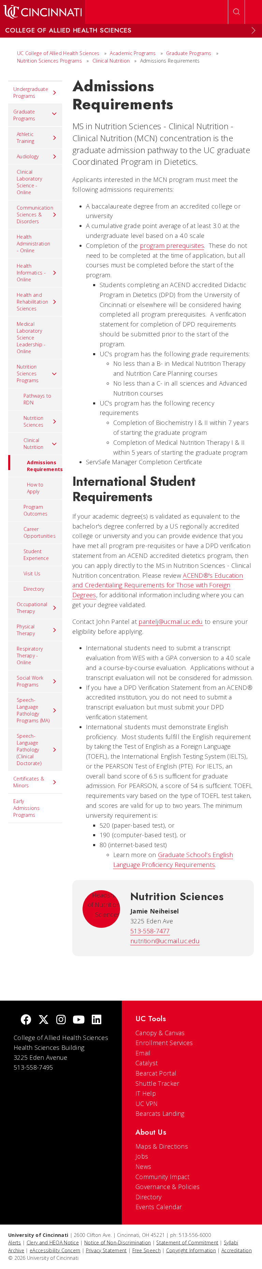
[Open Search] (236, 12)
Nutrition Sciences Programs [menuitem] (28, 373)
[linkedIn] (96, 1020)
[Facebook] (25, 1020)
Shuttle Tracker (157, 1083)
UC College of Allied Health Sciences (59, 53)
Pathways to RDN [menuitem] (37, 399)
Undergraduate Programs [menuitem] (30, 92)
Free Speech (146, 1250)
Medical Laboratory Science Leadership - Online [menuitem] (31, 338)
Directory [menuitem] (34, 589)
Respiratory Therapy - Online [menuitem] (30, 655)
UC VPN (146, 1103)
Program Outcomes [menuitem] (35, 510)
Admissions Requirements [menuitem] (44, 465)
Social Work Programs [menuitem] (30, 681)
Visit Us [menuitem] (32, 573)
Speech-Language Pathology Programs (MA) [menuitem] (33, 710)
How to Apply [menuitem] (35, 488)
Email (143, 1053)
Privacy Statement (106, 1250)
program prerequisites (172, 245)
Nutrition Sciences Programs (49, 60)
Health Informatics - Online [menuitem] (31, 273)
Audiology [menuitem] (28, 156)
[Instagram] (61, 1020)
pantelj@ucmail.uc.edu (171, 621)
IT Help (145, 1093)
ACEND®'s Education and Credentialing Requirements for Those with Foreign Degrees (157, 585)
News (143, 1166)
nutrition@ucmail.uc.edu (165, 941)
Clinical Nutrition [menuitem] (34, 443)
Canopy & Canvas (160, 1033)
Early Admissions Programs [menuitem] (26, 808)
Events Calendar (158, 1207)
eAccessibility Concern (55, 1250)
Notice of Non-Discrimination (117, 1242)
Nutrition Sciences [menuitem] (34, 421)
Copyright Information (191, 1250)
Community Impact (162, 1177)
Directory (148, 1197)
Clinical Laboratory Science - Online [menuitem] (29, 182)
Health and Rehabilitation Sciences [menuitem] (32, 302)
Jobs (141, 1156)
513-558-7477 (150, 931)
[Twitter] (43, 1020)
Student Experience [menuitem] (36, 554)
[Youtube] (79, 1020)
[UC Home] (42, 12)
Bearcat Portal (155, 1073)
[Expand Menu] (253, 30)
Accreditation (236, 1250)
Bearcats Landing (160, 1113)
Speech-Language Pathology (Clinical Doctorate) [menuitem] (29, 749)
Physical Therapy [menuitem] (26, 630)
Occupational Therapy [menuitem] (32, 607)
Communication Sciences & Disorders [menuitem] (35, 214)
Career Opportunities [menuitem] (40, 532)
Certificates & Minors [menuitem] (28, 782)
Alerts (14, 1242)
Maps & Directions (161, 1146)
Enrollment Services (164, 1043)
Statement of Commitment (187, 1242)
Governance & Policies (167, 1187)
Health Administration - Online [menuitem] (33, 243)
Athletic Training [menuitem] (25, 137)
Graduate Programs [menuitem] (24, 115)
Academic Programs (133, 53)
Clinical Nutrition (111, 60)
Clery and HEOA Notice (53, 1242)
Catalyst (146, 1063)
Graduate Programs (188, 53)
